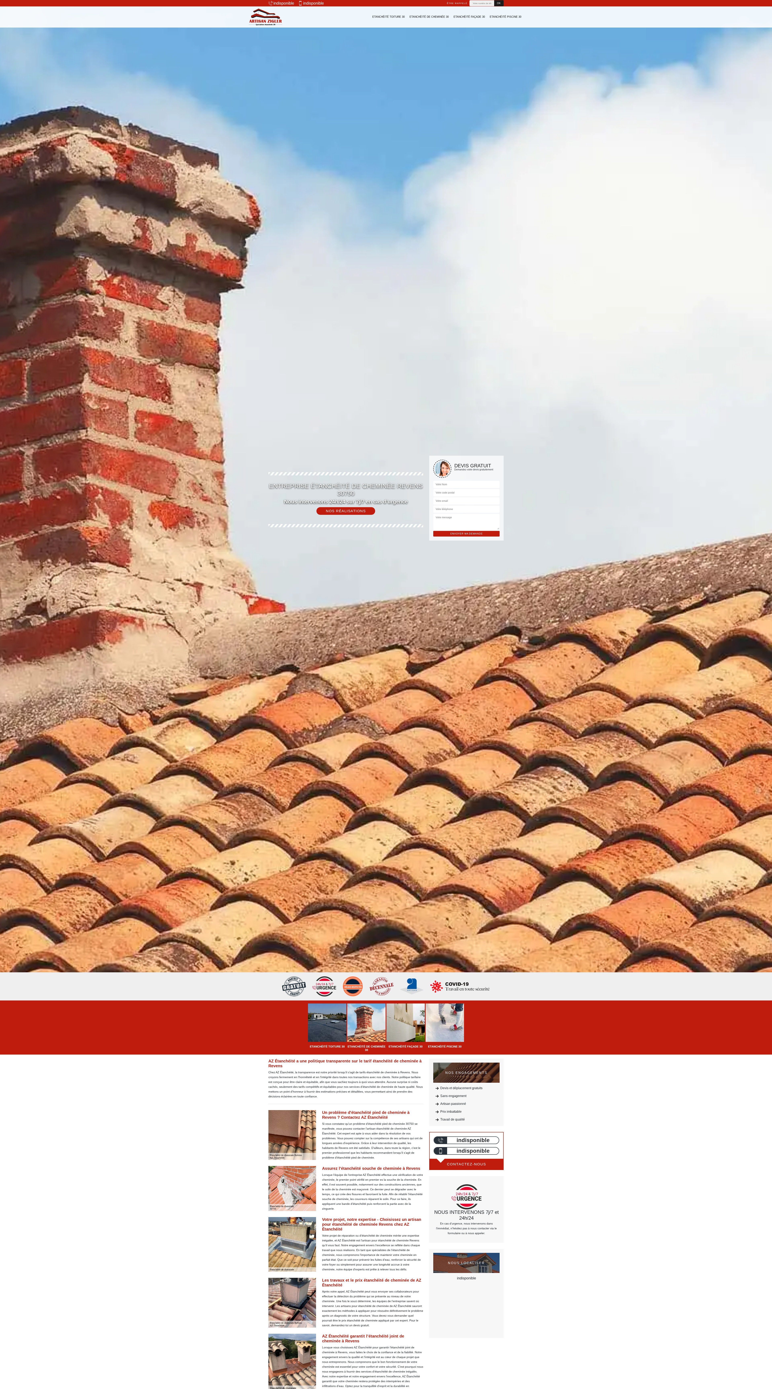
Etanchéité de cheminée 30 (429, 16)
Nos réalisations (346, 511)
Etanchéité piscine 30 (505, 16)
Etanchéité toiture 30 (388, 16)
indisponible (283, 3)
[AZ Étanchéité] (265, 17)
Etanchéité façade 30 (469, 16)
